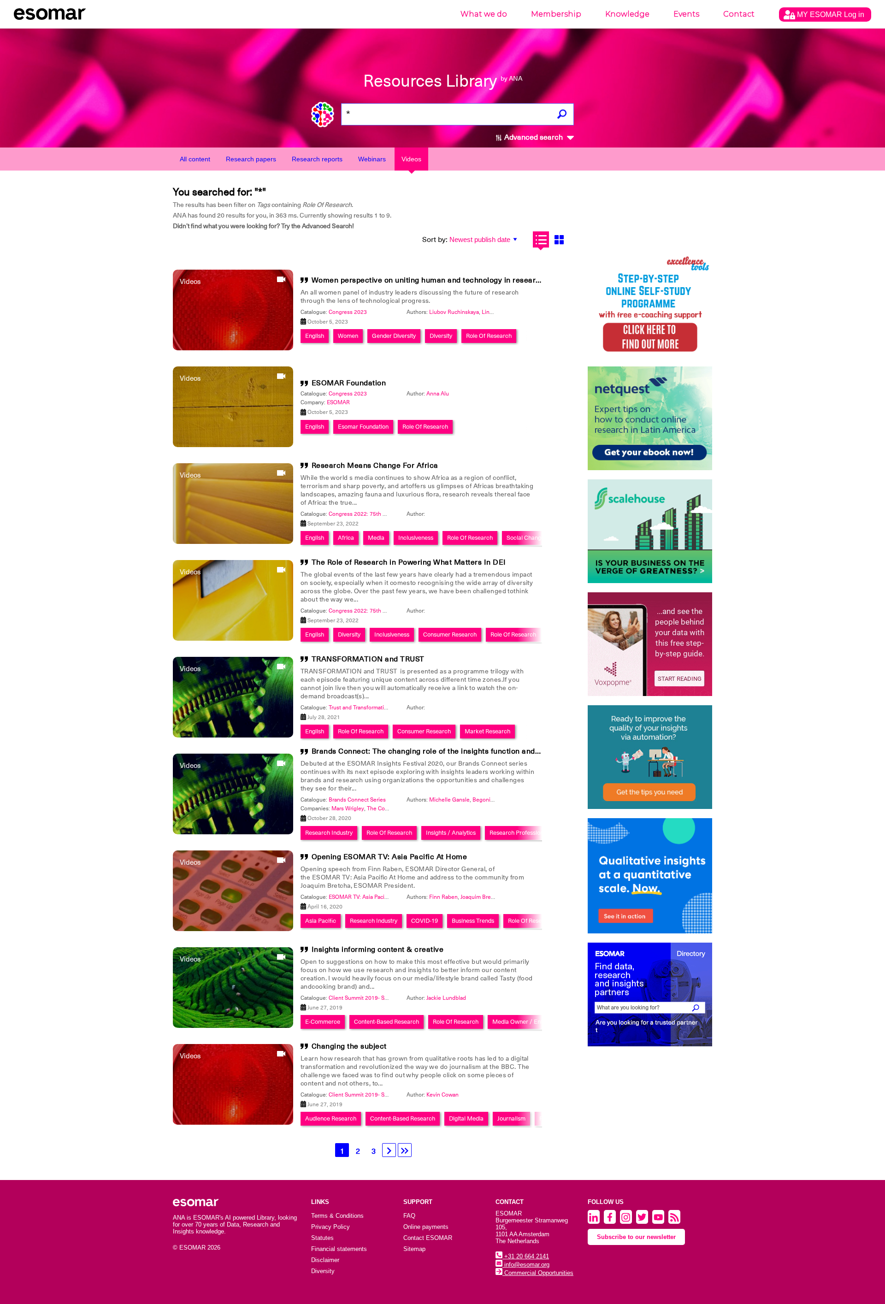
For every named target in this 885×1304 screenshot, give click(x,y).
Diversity (441, 336)
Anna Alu (437, 393)
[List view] (541, 239)
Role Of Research (489, 336)
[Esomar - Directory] (650, 994)
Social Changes (527, 538)
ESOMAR (338, 402)
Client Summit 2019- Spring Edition (372, 998)
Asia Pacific (320, 921)
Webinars (372, 159)
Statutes (322, 1237)
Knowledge (627, 14)
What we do (483, 14)
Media (376, 538)
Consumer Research (450, 634)
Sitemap (414, 1248)
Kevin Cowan (442, 1094)
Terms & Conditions (337, 1215)
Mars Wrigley (347, 808)
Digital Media (466, 1118)
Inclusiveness (415, 538)
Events (686, 14)
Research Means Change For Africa (375, 465)
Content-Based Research (386, 1022)
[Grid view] (559, 239)
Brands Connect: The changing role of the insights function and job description (451, 751)
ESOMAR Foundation (349, 383)
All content (195, 159)
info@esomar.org (525, 1264)
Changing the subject (349, 1046)
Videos (411, 159)
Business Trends (473, 921)
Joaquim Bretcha (481, 897)
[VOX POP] (650, 644)
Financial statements (339, 1248)
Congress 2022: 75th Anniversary (370, 514)
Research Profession (516, 833)
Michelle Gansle (449, 799)
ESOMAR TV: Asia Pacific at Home (371, 897)
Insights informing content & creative (378, 949)
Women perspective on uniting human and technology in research (428, 280)
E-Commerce (322, 1022)
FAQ (409, 1215)
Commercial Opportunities (537, 1272)
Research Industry (329, 833)
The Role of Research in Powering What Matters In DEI (409, 562)
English (314, 336)
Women (348, 336)
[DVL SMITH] (650, 305)
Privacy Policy (330, 1226)
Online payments (425, 1226)
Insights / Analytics (451, 833)
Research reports (317, 159)
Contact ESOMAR (427, 1237)
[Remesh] (650, 875)
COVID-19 (424, 921)
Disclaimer (325, 1260)
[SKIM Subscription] (650, 757)
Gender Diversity (394, 336)
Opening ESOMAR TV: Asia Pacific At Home (389, 856)
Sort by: (435, 239)
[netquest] (650, 418)
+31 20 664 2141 (525, 1256)
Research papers (251, 159)
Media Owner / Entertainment (531, 1022)
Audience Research (330, 1118)
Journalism (511, 1118)
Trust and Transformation (359, 707)
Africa (346, 538)
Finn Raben (443, 897)
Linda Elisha (497, 312)
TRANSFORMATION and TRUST (368, 659)
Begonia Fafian (491, 799)
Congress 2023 (348, 312)
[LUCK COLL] (650, 531)
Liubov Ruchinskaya (454, 312)
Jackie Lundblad (446, 998)
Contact (739, 14)
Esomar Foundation (363, 427)
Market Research (487, 731)
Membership (556, 14)
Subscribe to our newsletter (636, 1236)
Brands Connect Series (357, 799)
